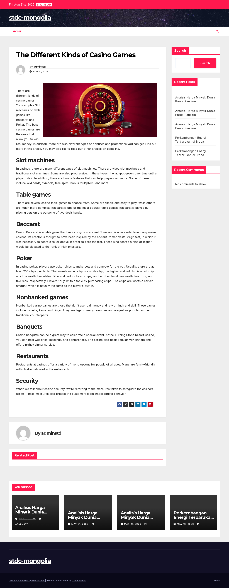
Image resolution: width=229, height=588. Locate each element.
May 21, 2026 (27, 518)
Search (180, 51)
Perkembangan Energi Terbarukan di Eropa (193, 517)
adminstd (39, 66)
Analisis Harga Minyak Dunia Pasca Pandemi (31, 512)
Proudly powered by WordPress (27, 580)
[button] (217, 31)
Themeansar (79, 580)
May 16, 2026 (186, 524)
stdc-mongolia (30, 17)
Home (17, 31)
